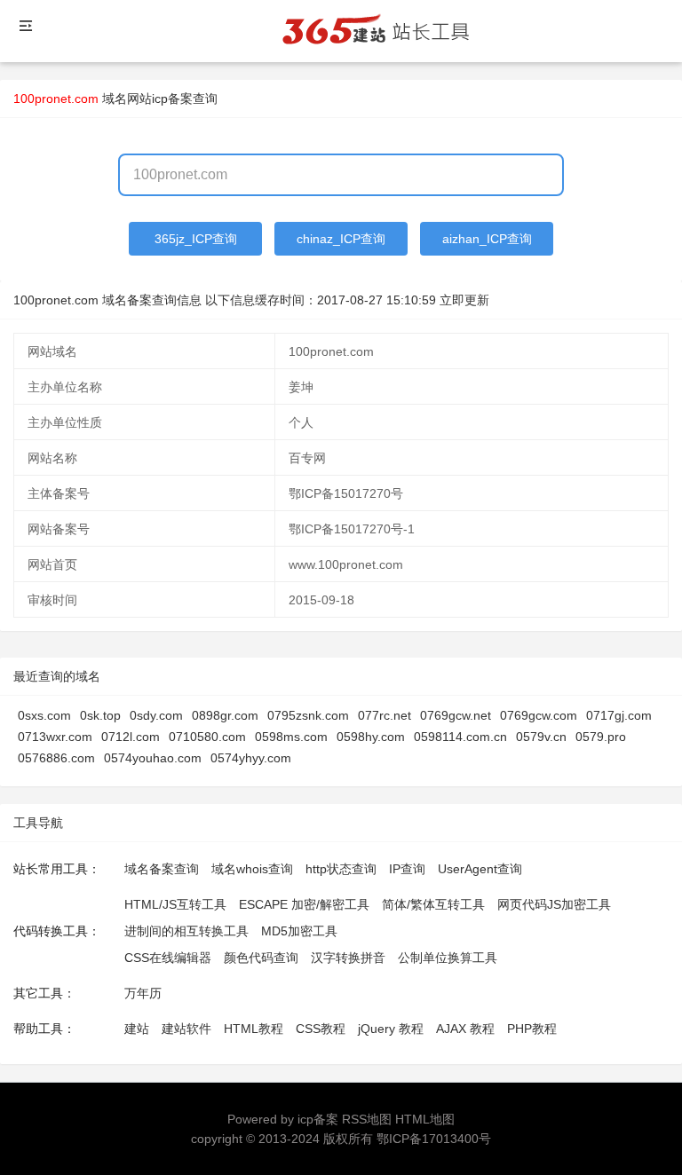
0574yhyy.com (250, 758)
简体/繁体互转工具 (433, 904)
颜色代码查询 (261, 957)
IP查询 (407, 869)
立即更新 (464, 300)
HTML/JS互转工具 (175, 904)
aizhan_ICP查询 (487, 239)
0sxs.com (44, 715)
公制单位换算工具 (447, 957)
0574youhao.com (153, 758)
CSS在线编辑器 (167, 957)
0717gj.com (619, 715)
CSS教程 (320, 1028)
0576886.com (56, 758)
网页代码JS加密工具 (554, 904)
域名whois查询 (252, 869)
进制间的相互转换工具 (186, 931)
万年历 (143, 993)
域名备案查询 (161, 869)
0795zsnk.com (308, 715)
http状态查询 (341, 869)
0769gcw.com (538, 715)
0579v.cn (541, 736)
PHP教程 (532, 1028)
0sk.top (100, 715)
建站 (136, 1028)
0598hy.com (371, 736)
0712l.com (130, 736)
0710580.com (207, 736)
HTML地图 (425, 1119)
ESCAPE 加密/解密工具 (304, 904)
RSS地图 (367, 1119)
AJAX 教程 (465, 1028)
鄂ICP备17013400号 (434, 1139)
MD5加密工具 (299, 931)
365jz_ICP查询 (196, 239)
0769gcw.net (455, 715)
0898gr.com (225, 715)
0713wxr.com (55, 736)
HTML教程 (253, 1028)
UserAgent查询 (480, 869)
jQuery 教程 (391, 1028)
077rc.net (384, 715)
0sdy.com (156, 715)
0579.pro (600, 736)
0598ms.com (291, 736)
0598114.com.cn (460, 736)
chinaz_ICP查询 (341, 239)
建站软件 (186, 1028)
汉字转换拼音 (348, 957)
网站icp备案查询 (172, 98)
